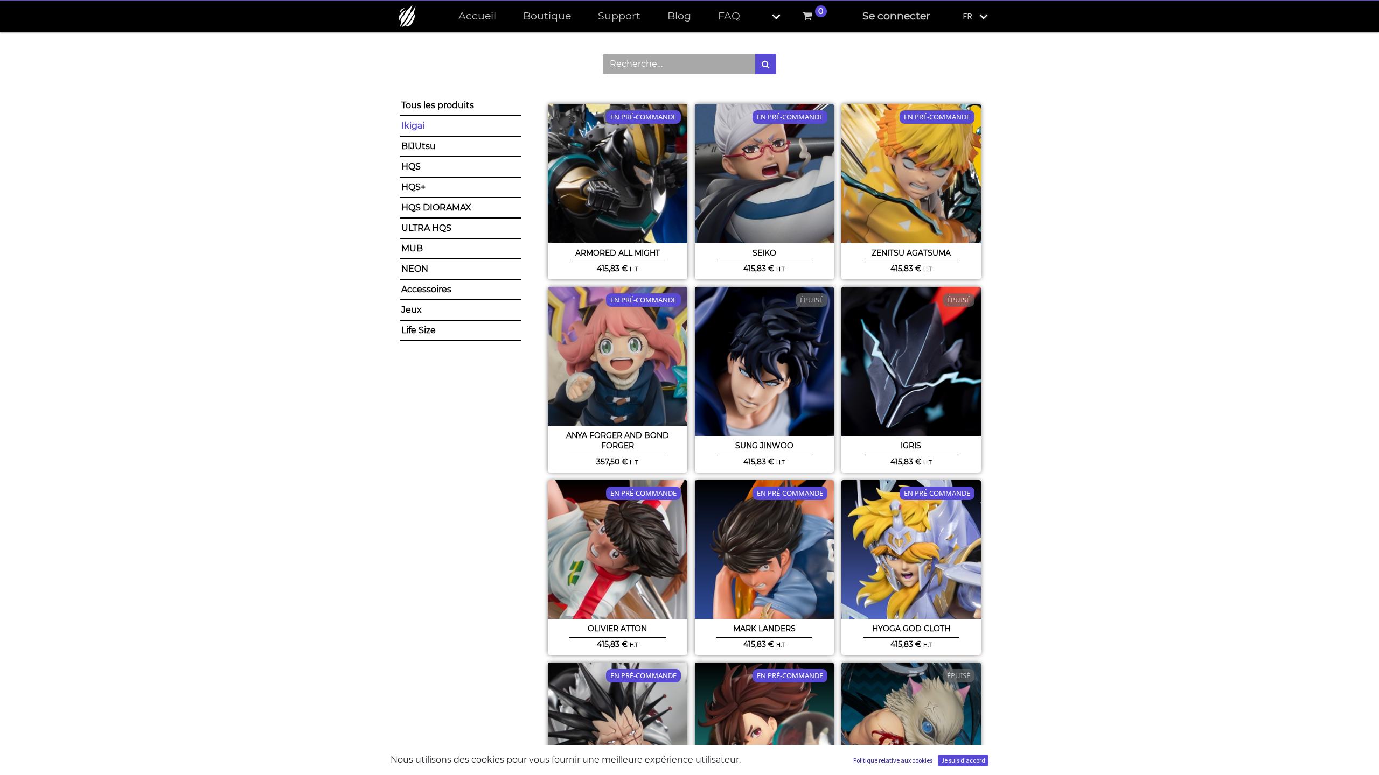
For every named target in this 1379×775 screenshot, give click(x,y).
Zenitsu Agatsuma (911, 253)
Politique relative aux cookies (892, 760)
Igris (911, 445)
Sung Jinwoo (764, 445)
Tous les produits (437, 105)
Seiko (764, 253)
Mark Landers (764, 628)
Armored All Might (617, 253)
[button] (767, 16)
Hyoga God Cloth (911, 628)
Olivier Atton (617, 628)
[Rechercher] (765, 64)
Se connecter (896, 16)
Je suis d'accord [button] (963, 760)
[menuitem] (477, 16)
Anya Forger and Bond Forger (617, 440)
